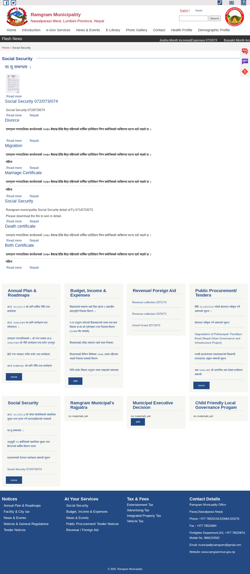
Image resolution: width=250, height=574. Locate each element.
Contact (159, 30)
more (14, 376)
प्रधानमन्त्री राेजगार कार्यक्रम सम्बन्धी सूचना (28, 457)
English (184, 10)
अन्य (75, 381)
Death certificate (20, 226)
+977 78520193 (209, 518)
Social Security (19, 201)
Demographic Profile (214, 30)
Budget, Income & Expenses (87, 511)
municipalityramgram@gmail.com (219, 544)
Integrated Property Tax (144, 516)
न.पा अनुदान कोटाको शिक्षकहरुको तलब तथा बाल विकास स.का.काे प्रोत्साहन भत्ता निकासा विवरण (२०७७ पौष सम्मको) (93, 327)
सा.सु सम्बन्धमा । (18, 66)
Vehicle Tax (135, 521)
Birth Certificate (19, 245)
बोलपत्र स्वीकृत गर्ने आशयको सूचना (212, 322)
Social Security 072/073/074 (31, 101)
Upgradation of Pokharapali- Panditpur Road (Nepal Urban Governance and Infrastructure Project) (218, 338)
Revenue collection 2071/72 (149, 302)
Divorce (12, 120)
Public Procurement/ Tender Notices (92, 524)
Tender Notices (15, 530)
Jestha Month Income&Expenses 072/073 (184, 40)
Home (11, 30)
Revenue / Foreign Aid (82, 530)
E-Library (113, 30)
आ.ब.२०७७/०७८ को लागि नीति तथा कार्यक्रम (29, 365)
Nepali (198, 10)
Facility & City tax (17, 511)
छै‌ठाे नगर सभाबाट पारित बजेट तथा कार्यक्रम (28, 354)
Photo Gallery (136, 30)
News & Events (88, 30)
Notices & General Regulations (26, 524)
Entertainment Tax (140, 505)
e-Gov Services (58, 30)
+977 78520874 (235, 532)
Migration (13, 145)
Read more (14, 96)
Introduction (31, 30)
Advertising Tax (138, 510)
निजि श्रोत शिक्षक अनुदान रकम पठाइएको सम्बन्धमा (94, 370)
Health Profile (181, 30)
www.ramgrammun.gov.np (218, 552)
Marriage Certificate (23, 172)
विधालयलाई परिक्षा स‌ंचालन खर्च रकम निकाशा (91, 342)
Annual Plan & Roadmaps (22, 505)
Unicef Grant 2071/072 (146, 325)
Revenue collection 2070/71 (149, 313)
